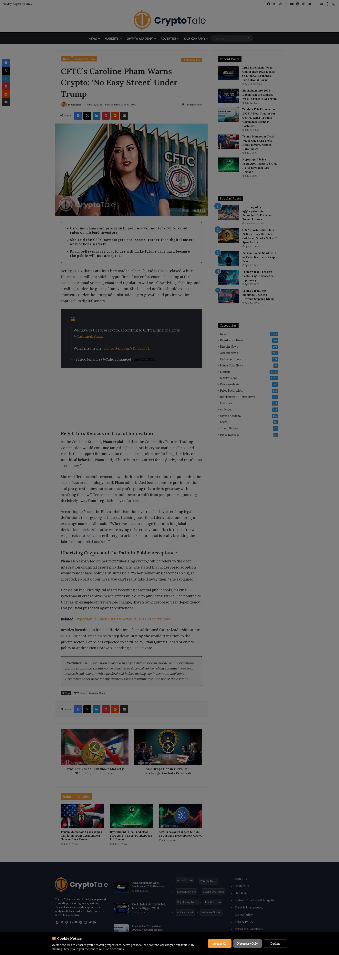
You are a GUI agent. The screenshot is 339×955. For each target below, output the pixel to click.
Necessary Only (247, 943)
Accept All (219, 943)
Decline (275, 943)
